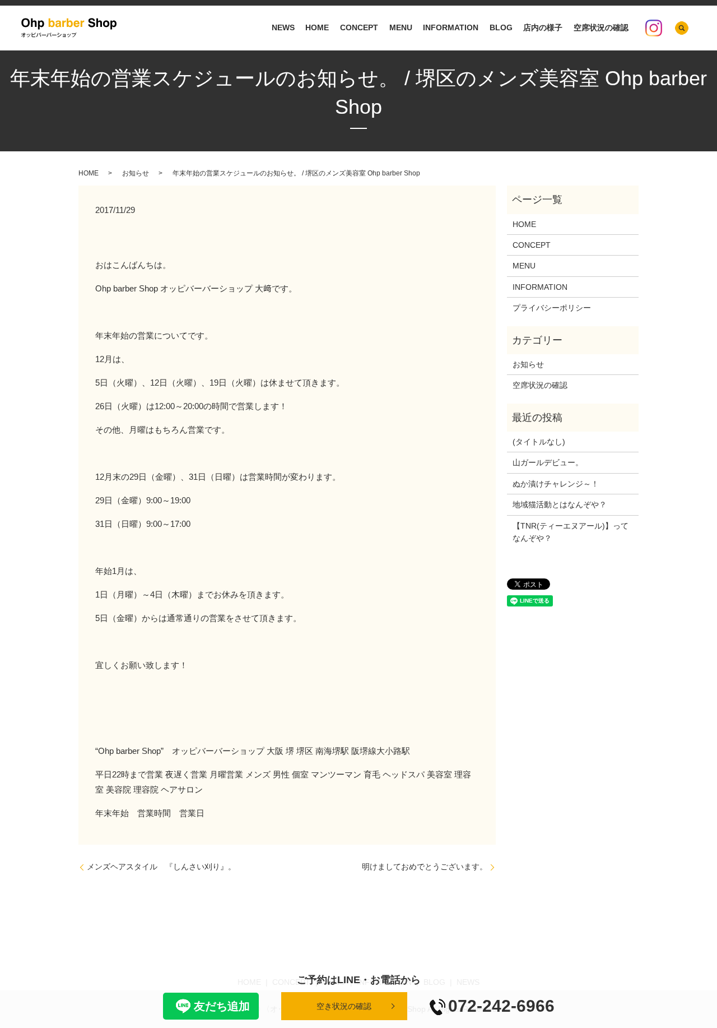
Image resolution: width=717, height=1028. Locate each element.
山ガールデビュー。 (548, 462)
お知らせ (135, 173)
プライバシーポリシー (552, 307)
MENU (400, 28)
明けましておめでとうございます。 (424, 866)
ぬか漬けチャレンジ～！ (556, 483)
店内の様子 (542, 28)
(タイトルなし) (539, 441)
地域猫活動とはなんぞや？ (560, 504)
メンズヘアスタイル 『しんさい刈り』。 (161, 866)
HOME (317, 28)
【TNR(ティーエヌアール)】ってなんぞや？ (570, 532)
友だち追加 (222, 1006)
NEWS (283, 28)
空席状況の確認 (601, 28)
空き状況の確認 (343, 1006)
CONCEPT (359, 28)
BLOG (501, 28)
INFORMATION (450, 28)
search (681, 28)
